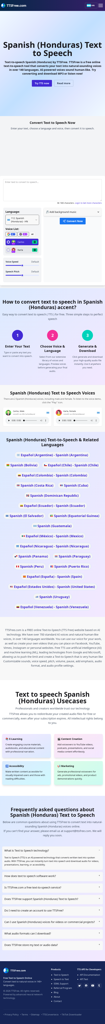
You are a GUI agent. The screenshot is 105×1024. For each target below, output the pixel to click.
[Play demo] (34, 242)
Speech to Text (61, 979)
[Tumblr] (99, 985)
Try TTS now (42, 83)
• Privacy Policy (11, 1014)
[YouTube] (92, 985)
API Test (84, 979)
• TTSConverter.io (50, 1014)
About (57, 996)
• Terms (24, 1014)
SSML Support (61, 983)
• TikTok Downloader (71, 1014)
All (32, 234)
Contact (58, 1001)
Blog (56, 992)
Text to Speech (61, 974)
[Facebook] (86, 985)
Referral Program (63, 988)
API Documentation (90, 974)
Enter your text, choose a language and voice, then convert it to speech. (52, 128)
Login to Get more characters (88, 203)
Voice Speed (12, 261)
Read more (63, 83)
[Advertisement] (52, 154)
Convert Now (75, 221)
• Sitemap (35, 1014)
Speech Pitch (12, 271)
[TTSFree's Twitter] (79, 985)
